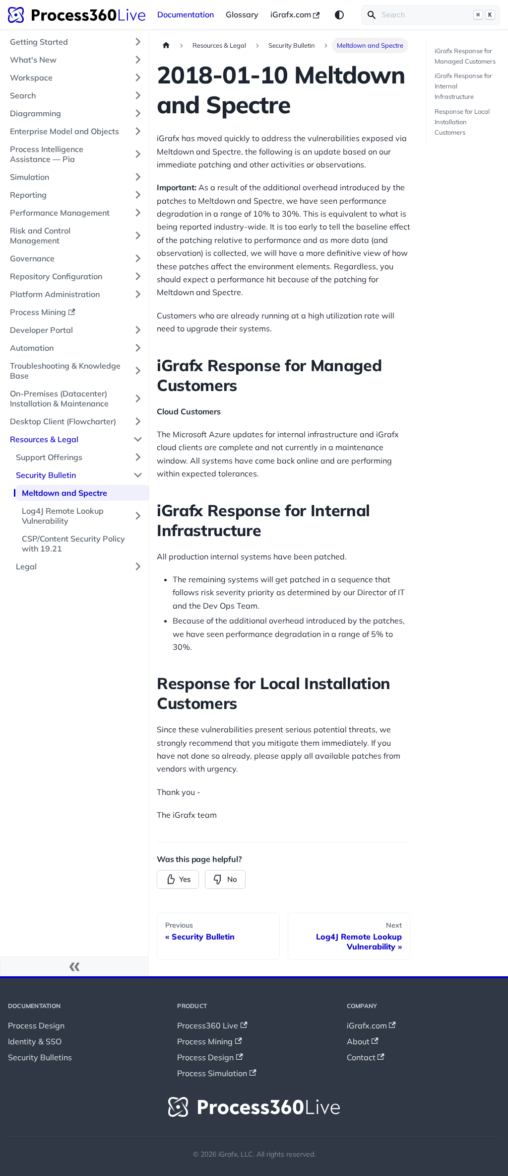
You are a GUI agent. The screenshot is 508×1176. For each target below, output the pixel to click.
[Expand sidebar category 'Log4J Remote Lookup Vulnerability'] (138, 516)
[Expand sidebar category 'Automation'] (138, 348)
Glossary (242, 14)
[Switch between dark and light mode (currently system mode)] (339, 15)
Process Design (36, 1025)
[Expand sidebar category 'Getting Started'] (138, 42)
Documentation (185, 14)
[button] (76, 398)
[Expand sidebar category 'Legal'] (138, 566)
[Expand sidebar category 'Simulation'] (138, 177)
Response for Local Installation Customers (462, 121)
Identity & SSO (35, 1041)
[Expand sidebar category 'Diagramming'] (138, 113)
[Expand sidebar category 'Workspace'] (138, 77)
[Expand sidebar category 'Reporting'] (138, 195)
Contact (361, 1057)
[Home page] (166, 45)
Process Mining (205, 1041)
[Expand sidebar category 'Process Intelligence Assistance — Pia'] (138, 154)
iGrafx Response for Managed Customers (465, 56)
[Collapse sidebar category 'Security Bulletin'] (138, 475)
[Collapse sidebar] (74, 966)
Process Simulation (212, 1073)
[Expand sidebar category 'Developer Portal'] (138, 330)
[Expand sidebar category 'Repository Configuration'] (138, 276)
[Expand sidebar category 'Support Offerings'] (138, 457)
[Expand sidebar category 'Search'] (138, 95)
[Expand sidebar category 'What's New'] (138, 60)
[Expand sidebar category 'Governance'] (138, 258)
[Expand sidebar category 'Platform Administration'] (138, 294)
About (358, 1041)
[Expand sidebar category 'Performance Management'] (138, 213)
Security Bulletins (40, 1057)
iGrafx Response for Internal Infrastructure (463, 86)
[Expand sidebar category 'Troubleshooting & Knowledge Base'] (138, 371)
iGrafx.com (290, 14)
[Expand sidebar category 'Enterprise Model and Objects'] (138, 131)
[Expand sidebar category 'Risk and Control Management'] (138, 235)
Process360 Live (207, 1025)
